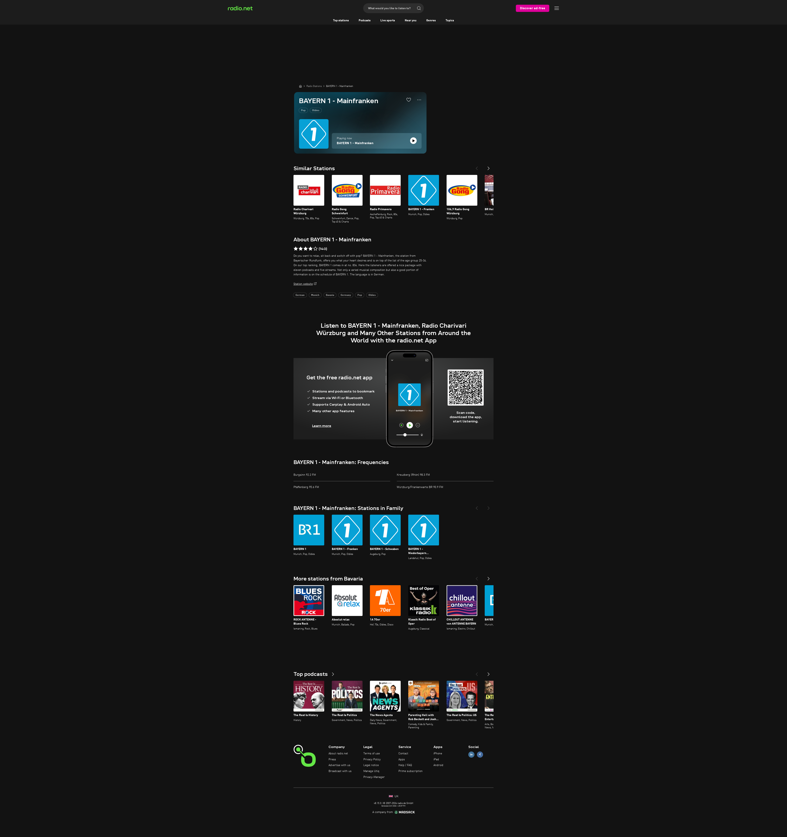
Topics (450, 20)
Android (438, 765)
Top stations (341, 20)
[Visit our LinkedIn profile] (471, 754)
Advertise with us (339, 765)
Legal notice (371, 765)
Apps (401, 759)
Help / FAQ (405, 765)
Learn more (321, 426)
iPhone (437, 753)
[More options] (419, 99)
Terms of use (371, 753)
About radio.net (338, 753)
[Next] (489, 167)
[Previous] (477, 167)
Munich (315, 295)
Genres (431, 20)
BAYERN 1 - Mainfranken (355, 143)
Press (332, 759)
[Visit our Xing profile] (480, 754)
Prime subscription (410, 771)
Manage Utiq (371, 771)
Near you (410, 20)
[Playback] (413, 140)
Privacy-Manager (374, 777)
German (300, 295)
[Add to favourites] (408, 99)
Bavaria (330, 295)
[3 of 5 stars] (305, 248)
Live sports (387, 20)
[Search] (418, 8)
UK (396, 796)
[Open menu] (556, 8)
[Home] (300, 86)
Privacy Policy (372, 759)
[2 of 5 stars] (300, 248)
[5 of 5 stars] (315, 248)
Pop (303, 110)
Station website (303, 284)
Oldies (315, 110)
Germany (346, 295)
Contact (403, 753)
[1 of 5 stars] (295, 248)
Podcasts (365, 20)
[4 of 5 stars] (310, 248)
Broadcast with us (340, 771)
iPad (436, 759)
